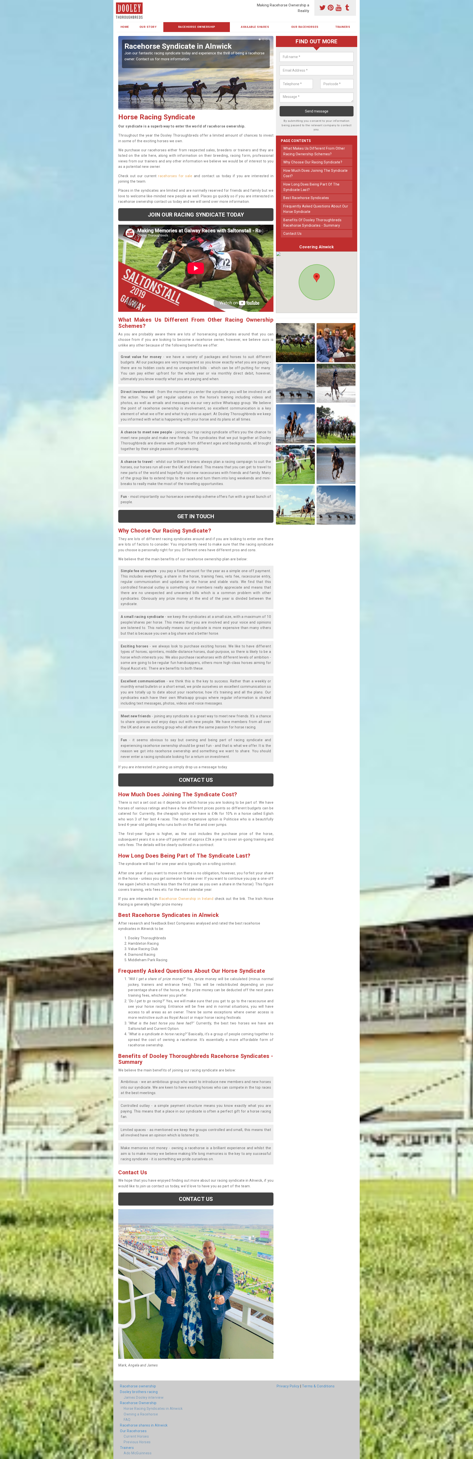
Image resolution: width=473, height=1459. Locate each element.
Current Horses (136, 1436)
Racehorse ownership (138, 1386)
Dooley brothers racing (139, 1392)
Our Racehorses (305, 27)
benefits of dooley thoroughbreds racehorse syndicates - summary (312, 222)
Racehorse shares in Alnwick (144, 1425)
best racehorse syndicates (306, 198)
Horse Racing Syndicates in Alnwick (153, 1409)
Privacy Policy (288, 1386)
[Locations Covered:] (119, 4)
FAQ (127, 1420)
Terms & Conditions (318, 1386)
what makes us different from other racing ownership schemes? (314, 151)
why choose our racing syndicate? (312, 162)
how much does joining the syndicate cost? (315, 173)
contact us (292, 233)
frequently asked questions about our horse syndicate (315, 209)
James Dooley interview (144, 1397)
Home (124, 27)
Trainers (342, 27)
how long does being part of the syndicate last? (311, 187)
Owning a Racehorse (141, 1414)
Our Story (148, 27)
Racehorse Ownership (196, 27)
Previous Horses (137, 1442)
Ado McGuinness (138, 1453)
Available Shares (255, 27)
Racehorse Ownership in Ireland (186, 899)
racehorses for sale (175, 176)
